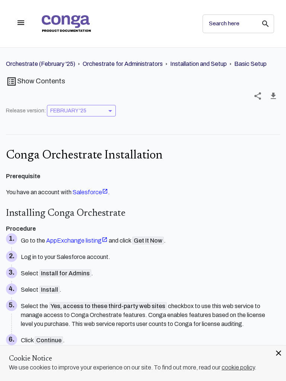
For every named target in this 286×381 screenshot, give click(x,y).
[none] (258, 96)
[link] (116, 23)
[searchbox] (260, 24)
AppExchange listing (74, 240)
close (278, 353)
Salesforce (87, 192)
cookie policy (238, 367)
